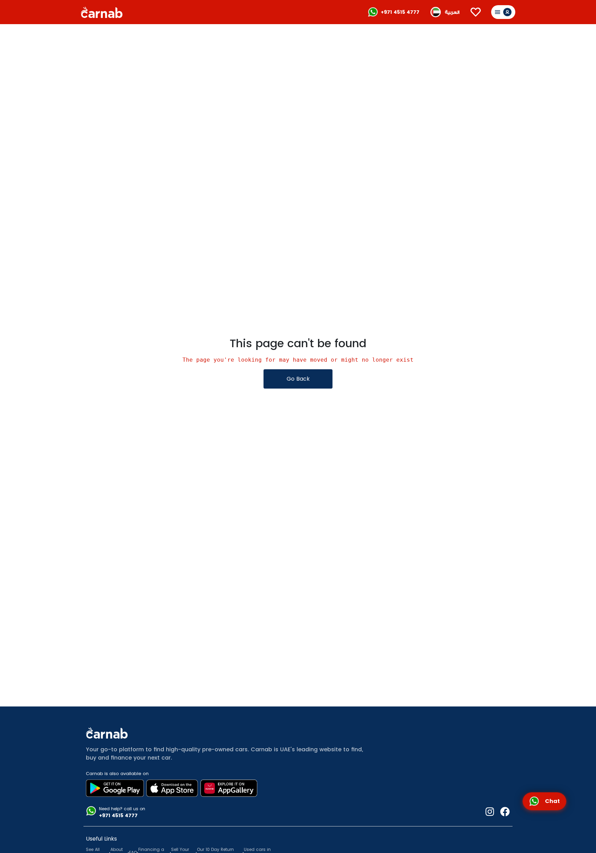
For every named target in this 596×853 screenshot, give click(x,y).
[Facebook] (502, 812)
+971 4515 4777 (400, 12)
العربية (452, 12)
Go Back (298, 379)
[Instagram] (490, 812)
